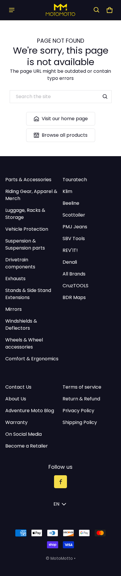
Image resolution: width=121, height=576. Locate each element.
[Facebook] (60, 481)
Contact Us (18, 387)
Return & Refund (81, 398)
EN (56, 504)
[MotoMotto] (60, 10)
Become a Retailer (26, 446)
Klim (67, 191)
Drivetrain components (20, 263)
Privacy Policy (78, 410)
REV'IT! (70, 250)
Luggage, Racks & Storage (25, 214)
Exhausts (15, 278)
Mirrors (13, 309)
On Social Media (23, 434)
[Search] (105, 96)
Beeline (71, 203)
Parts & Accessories (28, 179)
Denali (70, 262)
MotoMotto (62, 558)
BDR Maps (74, 297)
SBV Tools (74, 238)
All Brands (74, 273)
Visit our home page (65, 118)
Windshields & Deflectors (21, 324)
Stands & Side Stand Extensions (28, 294)
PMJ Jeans (75, 226)
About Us (15, 398)
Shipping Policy (80, 422)
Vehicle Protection (26, 229)
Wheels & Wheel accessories (24, 343)
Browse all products (65, 135)
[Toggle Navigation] (11, 10)
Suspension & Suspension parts (25, 244)
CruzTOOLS (75, 285)
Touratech (75, 179)
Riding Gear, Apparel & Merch (31, 195)
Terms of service (82, 387)
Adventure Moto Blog (29, 410)
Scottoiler (74, 215)
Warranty (16, 422)
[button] (96, 10)
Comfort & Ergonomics (31, 358)
